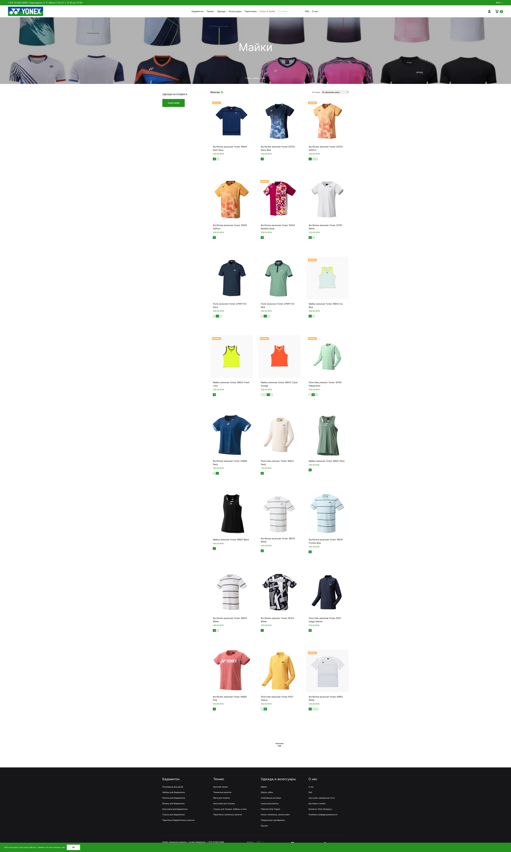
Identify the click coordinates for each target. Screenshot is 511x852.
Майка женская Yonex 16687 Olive (327, 461)
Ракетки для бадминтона (173, 798)
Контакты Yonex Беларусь (320, 809)
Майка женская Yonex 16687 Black (231, 539)
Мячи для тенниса (221, 798)
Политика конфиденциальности (322, 814)
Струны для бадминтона (173, 814)
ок (73, 847)
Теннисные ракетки (222, 792)
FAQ (307, 11)
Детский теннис (220, 787)
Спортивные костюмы (271, 798)
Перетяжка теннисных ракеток (227, 814)
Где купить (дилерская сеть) (321, 798)
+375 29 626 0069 (17, 2)
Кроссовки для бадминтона (174, 809)
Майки (264, 787)
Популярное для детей (172, 787)
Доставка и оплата (316, 803)
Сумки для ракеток (270, 803)
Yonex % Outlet (267, 11)
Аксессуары (235, 11)
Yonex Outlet (173, 103)
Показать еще (279, 745)
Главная (248, 78)
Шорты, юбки (267, 792)
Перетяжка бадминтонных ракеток (178, 820)
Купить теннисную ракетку (174, 842)
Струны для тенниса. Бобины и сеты (230, 809)
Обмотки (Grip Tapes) (270, 809)
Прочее (264, 826)
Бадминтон (197, 11)
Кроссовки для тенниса (224, 803)
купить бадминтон (197, 842)
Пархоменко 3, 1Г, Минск (42, 2)
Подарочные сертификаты (273, 820)
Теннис (210, 11)
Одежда (221, 11)
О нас (315, 11)
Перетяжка (250, 11)
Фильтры (215, 92)
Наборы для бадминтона (173, 792)
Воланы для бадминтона (173, 803)
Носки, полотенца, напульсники (275, 814)
